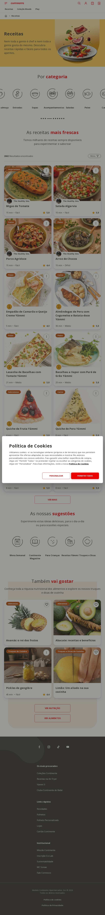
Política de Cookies (79, 464)
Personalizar (56, 476)
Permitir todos (85, 476)
